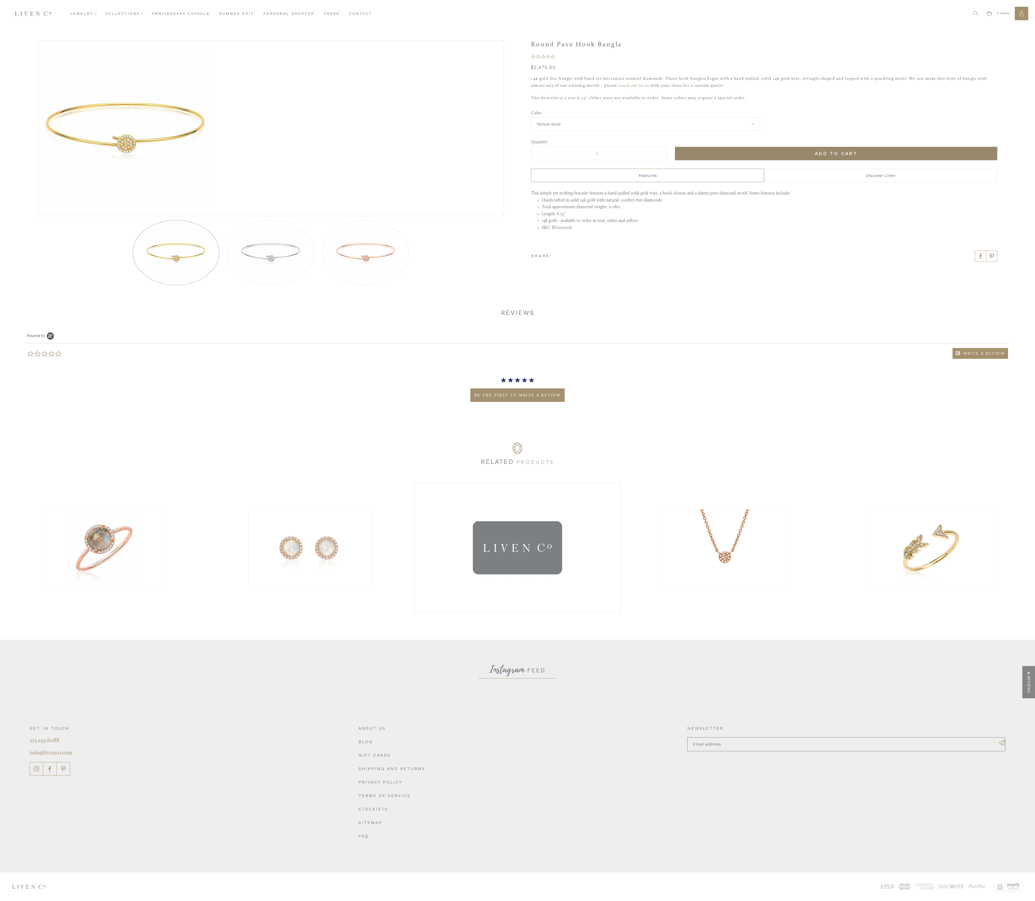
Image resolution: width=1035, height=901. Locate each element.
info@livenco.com (51, 753)
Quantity (539, 142)
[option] (104, 548)
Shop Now (103, 547)
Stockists (373, 809)
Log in (1021, 13)
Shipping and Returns (391, 768)
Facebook (50, 768)
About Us (372, 728)
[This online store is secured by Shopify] (1009, 887)
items (1003, 13)
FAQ (363, 836)
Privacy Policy (380, 782)
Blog (365, 741)
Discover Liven (881, 175)
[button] (980, 353)
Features (648, 175)
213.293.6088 (44, 740)
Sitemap (370, 822)
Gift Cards (374, 755)
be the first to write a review (517, 395)
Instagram (36, 768)
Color (536, 113)
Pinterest (63, 768)
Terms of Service (384, 795)
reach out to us (633, 86)
